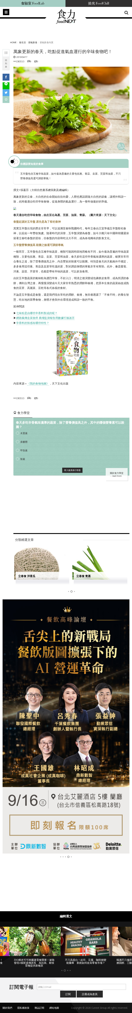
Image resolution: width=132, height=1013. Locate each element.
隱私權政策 (23, 1007)
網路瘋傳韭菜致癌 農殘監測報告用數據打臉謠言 (45, 318)
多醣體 (24, 441)
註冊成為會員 (89, 994)
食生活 (22, 42)
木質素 (24, 433)
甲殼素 (24, 450)
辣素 (22, 459)
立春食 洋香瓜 (26, 576)
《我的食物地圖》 (38, 383)
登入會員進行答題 (72, 470)
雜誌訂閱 (39, 1007)
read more (117, 476)
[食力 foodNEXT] (66, 23)
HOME (13, 42)
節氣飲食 (32, 42)
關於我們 (7, 1007)
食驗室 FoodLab (32, 3)
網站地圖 (54, 1007)
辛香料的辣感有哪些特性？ (32, 323)
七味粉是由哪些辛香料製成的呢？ (36, 313)
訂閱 (68, 994)
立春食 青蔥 (83, 576)
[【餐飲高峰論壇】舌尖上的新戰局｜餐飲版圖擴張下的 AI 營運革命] (66, 726)
